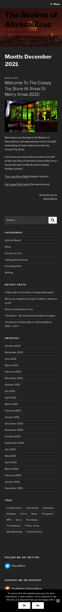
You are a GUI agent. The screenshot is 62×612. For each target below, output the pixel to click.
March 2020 (11, 468)
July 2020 (10, 449)
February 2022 (13, 371)
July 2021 (10, 391)
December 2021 (14, 378)
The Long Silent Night (17, 176)
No (37, 605)
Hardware (48, 508)
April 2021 (10, 397)
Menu (57, 4)
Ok (24, 605)
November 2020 (14, 430)
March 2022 (11, 365)
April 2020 (11, 462)
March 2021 (11, 404)
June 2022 (10, 358)
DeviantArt (32, 508)
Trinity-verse (32, 525)
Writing (9, 272)
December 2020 (14, 423)
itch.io (23, 513)
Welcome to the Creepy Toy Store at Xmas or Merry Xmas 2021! (27, 88)
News (8, 246)
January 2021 (12, 417)
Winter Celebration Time (19, 309)
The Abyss (32, 519)
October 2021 (12, 384)
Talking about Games (16, 259)
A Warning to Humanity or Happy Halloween (29, 292)
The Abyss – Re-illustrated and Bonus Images (30, 315)
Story (19, 519)
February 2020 (13, 475)
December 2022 (14, 352)
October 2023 (13, 345)
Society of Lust (13, 253)
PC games (47, 513)
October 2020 (13, 436)
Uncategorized (13, 266)
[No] (58, 600)
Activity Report (13, 240)
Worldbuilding (14, 531)
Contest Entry (14, 508)
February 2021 (13, 410)
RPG (9, 519)
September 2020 (14, 443)
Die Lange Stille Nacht (17, 184)
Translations (14, 525)
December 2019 (14, 488)
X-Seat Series (34, 531)
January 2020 (12, 481)
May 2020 (10, 455)
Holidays (11, 513)
